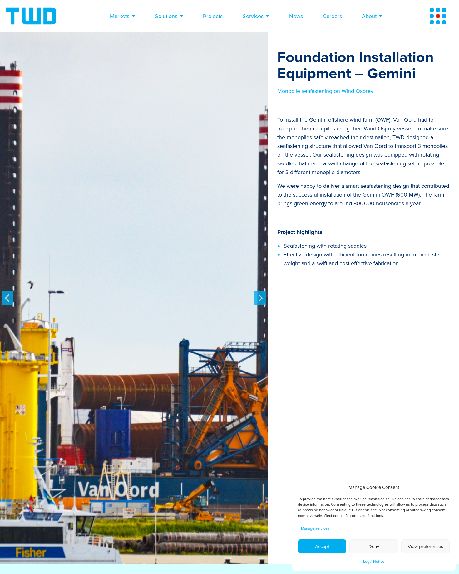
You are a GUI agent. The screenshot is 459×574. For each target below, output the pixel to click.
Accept (322, 546)
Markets (119, 16)
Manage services (315, 528)
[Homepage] (31, 16)
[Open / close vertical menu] (438, 16)
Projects (213, 16)
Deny (373, 546)
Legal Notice (373, 561)
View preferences (425, 546)
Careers (332, 16)
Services (253, 16)
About (369, 16)
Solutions (166, 16)
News (296, 16)
